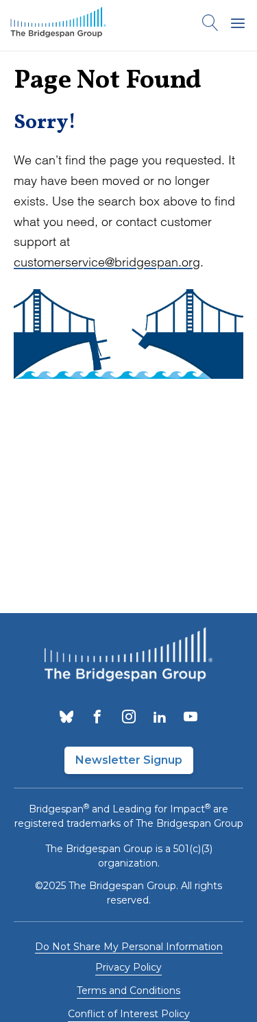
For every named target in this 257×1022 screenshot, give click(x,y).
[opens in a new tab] (66, 718)
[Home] (58, 25)
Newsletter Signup (128, 759)
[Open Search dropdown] (210, 25)
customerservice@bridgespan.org (107, 262)
